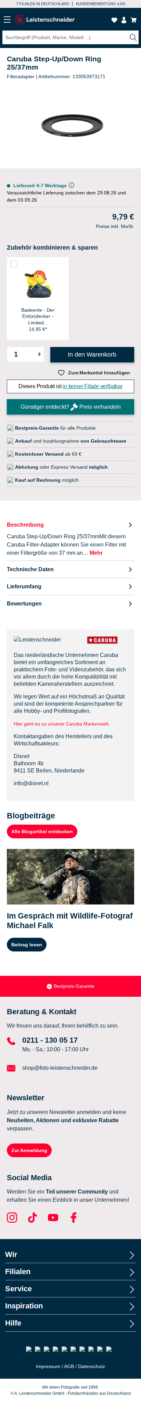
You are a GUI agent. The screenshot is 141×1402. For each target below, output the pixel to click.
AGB (69, 1366)
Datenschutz (91, 1366)
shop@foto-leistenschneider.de (60, 1068)
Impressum (48, 1366)
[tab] (70, 538)
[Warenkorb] (133, 20)
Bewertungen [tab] (24, 604)
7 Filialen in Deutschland (42, 4)
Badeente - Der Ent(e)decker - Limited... (37, 316)
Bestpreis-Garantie (74, 986)
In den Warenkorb (92, 354)
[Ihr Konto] (123, 20)
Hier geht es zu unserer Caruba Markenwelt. (62, 724)
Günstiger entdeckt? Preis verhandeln (71, 407)
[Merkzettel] (114, 20)
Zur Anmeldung (29, 1150)
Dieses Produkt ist (70, 386)
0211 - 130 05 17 (50, 1040)
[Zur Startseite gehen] (44, 20)
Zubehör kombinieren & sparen (52, 247)
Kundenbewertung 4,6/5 (100, 4)
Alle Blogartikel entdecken (42, 831)
